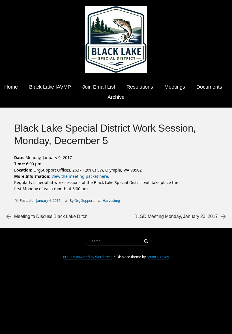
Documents (209, 87)
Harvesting (111, 200)
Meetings (174, 87)
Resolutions (139, 87)
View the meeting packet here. (80, 176)
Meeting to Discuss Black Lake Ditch (50, 216)
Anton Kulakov (158, 256)
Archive (116, 97)
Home (11, 87)
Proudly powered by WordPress (87, 256)
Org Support (84, 200)
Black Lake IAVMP (50, 87)
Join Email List (98, 87)
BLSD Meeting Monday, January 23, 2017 (176, 216)
